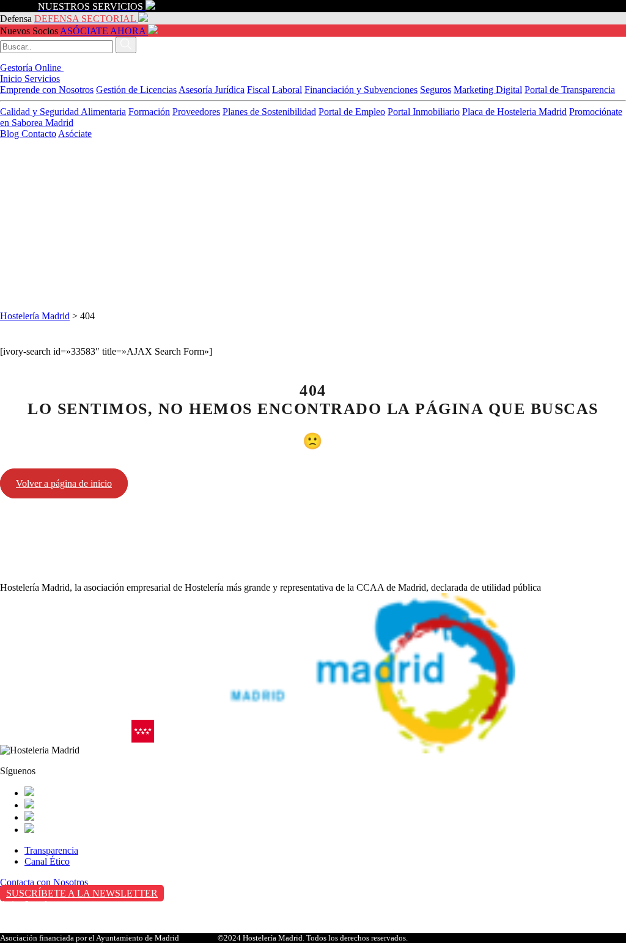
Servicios (42, 78)
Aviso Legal (23, 904)
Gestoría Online (32, 67)
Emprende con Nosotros (47, 89)
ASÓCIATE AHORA (102, 31)
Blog (10, 133)
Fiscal (258, 89)
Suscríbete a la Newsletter (82, 893)
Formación (149, 111)
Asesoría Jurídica (212, 89)
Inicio (12, 78)
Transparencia (51, 850)
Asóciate (75, 133)
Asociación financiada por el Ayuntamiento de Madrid (89, 937)
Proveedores (196, 111)
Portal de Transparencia (570, 89)
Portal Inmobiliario (424, 111)
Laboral (287, 89)
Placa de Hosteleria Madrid (514, 111)
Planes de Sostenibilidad (269, 111)
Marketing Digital (488, 89)
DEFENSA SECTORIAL (85, 18)
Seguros (435, 89)
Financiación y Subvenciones (361, 89)
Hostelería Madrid (35, 316)
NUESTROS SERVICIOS (90, 6)
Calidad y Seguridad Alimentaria (63, 111)
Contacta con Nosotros (44, 882)
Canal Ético (47, 861)
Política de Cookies (37, 930)
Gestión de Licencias (136, 89)
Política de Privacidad (42, 917)
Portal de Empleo (352, 111)
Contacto (38, 133)
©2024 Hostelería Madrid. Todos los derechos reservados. (313, 937)
